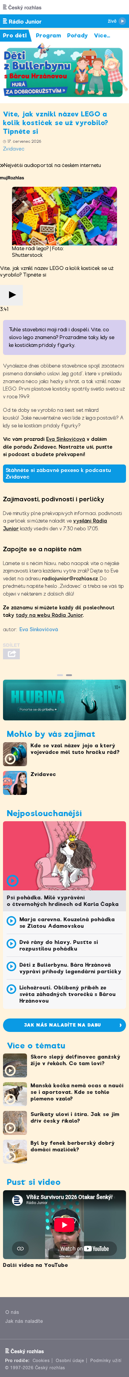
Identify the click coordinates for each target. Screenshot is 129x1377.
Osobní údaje (70, 1360)
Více (102, 35)
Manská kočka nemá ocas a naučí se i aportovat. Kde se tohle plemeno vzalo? (77, 1092)
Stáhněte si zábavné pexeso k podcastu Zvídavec (58, 473)
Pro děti (15, 35)
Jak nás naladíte (24, 1321)
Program (49, 35)
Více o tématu (36, 1045)
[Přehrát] (11, 295)
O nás (12, 1312)
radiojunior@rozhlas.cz (70, 579)
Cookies (41, 1360)
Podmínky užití (106, 1360)
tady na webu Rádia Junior (49, 615)
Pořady (77, 35)
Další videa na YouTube (35, 1265)
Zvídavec (14, 149)
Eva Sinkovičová (65, 439)
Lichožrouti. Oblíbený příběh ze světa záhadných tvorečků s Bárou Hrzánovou (68, 994)
